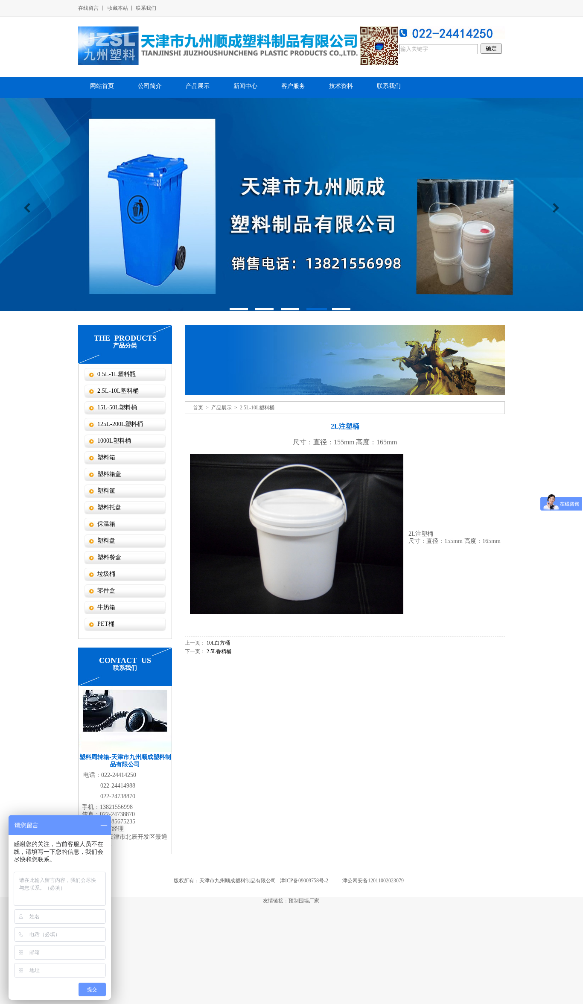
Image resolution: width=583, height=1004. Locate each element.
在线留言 (88, 8)
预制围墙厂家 (304, 901)
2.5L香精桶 (219, 651)
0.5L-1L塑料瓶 (116, 374)
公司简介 (150, 86)
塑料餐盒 (109, 557)
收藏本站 (118, 8)
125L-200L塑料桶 (120, 424)
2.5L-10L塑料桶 (118, 391)
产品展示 (198, 86)
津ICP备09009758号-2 (304, 881)
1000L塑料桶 (114, 441)
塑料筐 (106, 490)
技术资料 (341, 86)
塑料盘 (106, 540)
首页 (198, 408)
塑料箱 (106, 457)
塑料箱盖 (109, 474)
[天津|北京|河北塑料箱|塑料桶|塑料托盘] (238, 45)
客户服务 (293, 86)
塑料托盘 (109, 507)
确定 (491, 48)
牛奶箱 (106, 607)
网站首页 (102, 86)
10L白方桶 (218, 643)
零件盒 (106, 590)
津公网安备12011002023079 (373, 881)
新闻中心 (245, 86)
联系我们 (146, 8)
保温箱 (106, 524)
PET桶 (105, 624)
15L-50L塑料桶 (117, 407)
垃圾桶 (106, 574)
